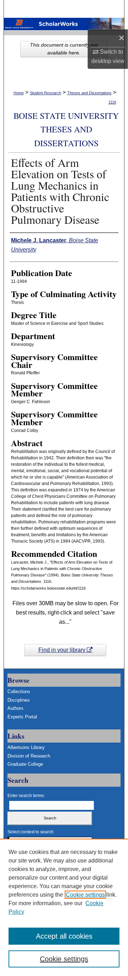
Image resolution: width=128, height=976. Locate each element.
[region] (64, 907)
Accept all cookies (64, 936)
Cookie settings (85, 895)
